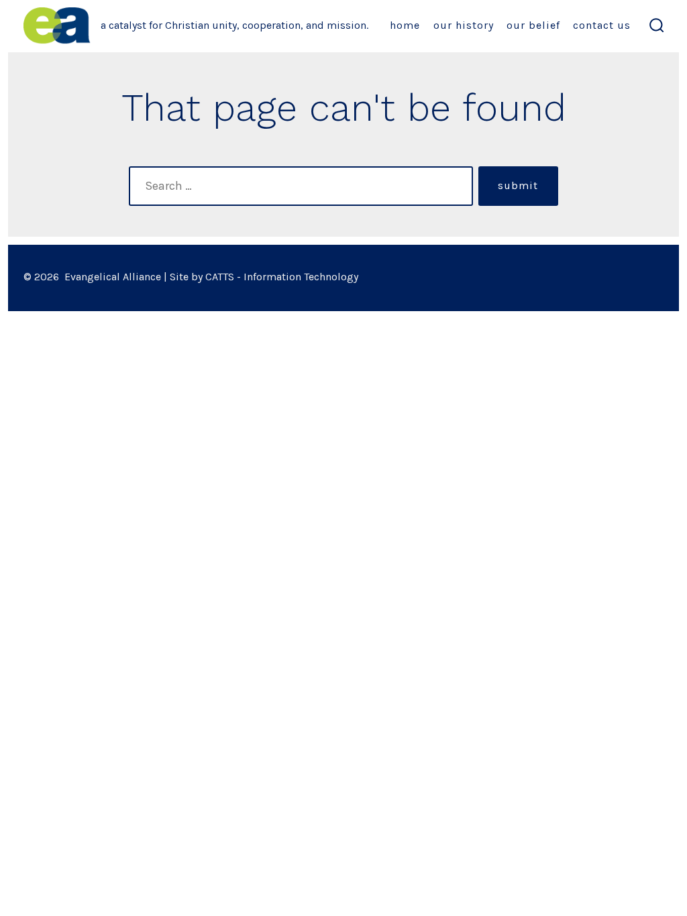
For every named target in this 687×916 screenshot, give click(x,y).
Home (405, 25)
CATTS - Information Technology (281, 276)
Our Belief (533, 25)
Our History (463, 25)
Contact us (602, 25)
